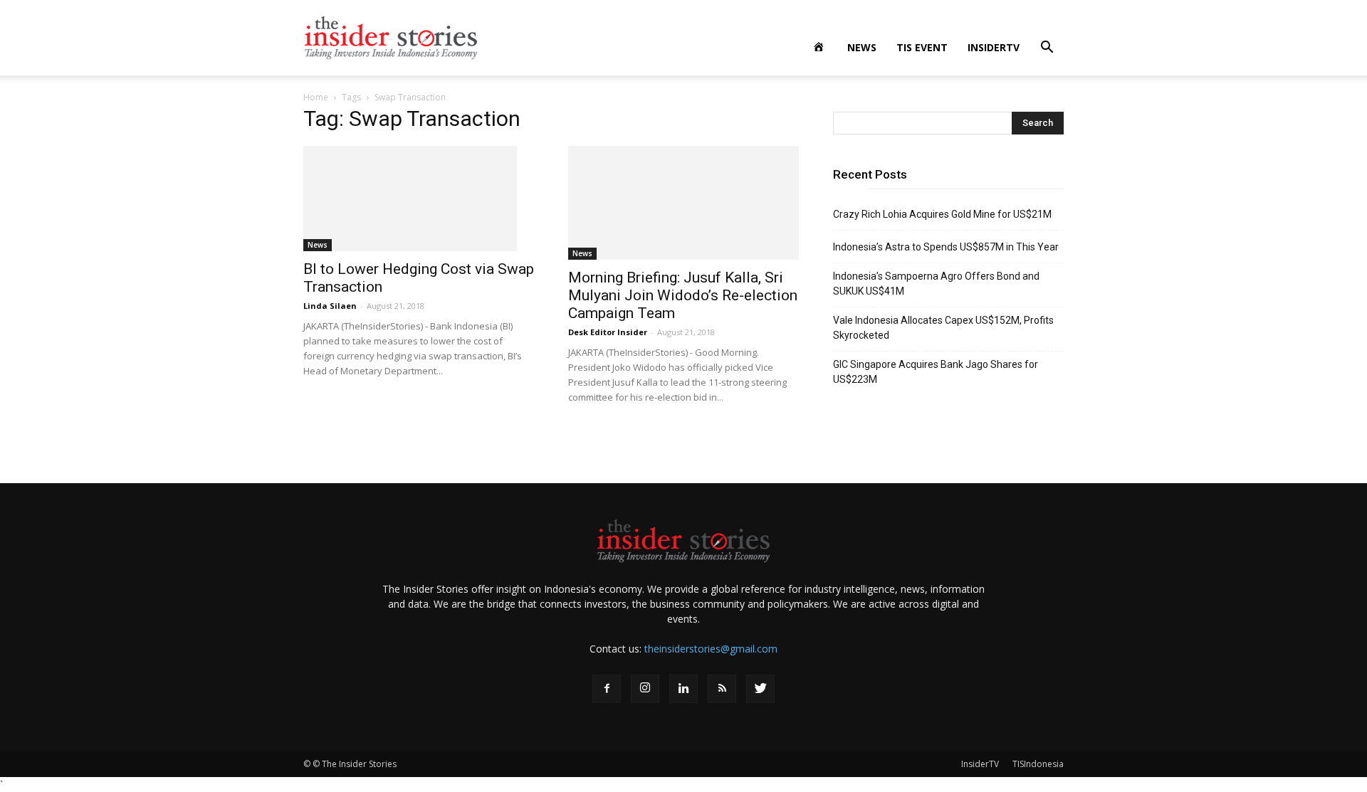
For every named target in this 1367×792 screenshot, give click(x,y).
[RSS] (722, 689)
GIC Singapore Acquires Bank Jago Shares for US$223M (935, 372)
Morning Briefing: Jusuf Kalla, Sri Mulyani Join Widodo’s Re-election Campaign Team (682, 295)
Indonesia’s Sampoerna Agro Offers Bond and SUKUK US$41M (936, 283)
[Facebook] (606, 689)
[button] (1047, 49)
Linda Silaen (330, 305)
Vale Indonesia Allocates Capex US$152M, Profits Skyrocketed (943, 328)
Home (315, 97)
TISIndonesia (1038, 764)
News (861, 47)
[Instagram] (645, 689)
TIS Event (922, 47)
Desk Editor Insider (607, 332)
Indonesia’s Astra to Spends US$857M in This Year (946, 247)
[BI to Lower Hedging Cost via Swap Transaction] (418, 198)
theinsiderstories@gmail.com (710, 648)
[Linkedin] (683, 689)
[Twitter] (760, 689)
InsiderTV (994, 47)
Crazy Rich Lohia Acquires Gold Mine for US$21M (942, 214)
